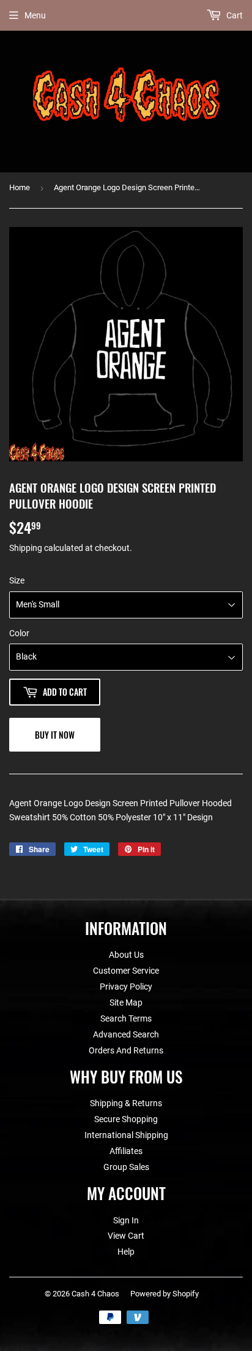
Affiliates (126, 1151)
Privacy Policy (126, 986)
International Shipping (126, 1135)
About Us (126, 955)
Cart (233, 15)
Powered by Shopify (164, 1293)
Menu (35, 15)
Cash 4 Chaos (95, 1293)
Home (19, 187)
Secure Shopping (126, 1119)
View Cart (126, 1236)
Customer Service (126, 971)
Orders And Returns (126, 1050)
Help (126, 1252)
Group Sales (126, 1167)
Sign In (126, 1220)
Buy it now (55, 734)
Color (19, 633)
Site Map (126, 1002)
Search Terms (126, 1018)
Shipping (25, 548)
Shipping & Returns (126, 1103)
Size (16, 580)
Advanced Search (126, 1034)
